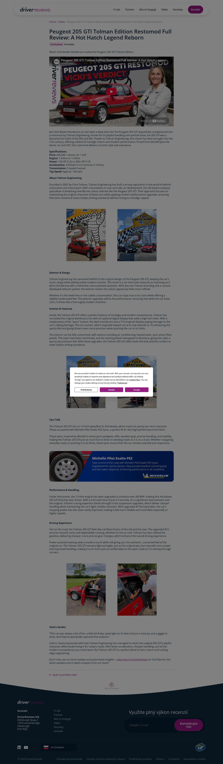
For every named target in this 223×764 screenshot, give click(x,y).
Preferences (86, 390)
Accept (136, 390)
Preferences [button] (122, 383)
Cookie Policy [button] (134, 380)
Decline (111, 390)
